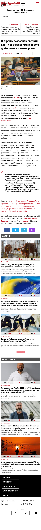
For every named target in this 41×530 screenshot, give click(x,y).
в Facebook (15, 108)
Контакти (4, 504)
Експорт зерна (29, 10)
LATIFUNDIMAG (26, 504)
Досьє (6, 495)
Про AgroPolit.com (8, 501)
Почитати (7, 482)
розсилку (25, 221)
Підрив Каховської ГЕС (15, 10)
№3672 (16, 98)
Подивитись (9, 486)
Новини (6, 477)
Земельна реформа (20, 12)
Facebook (27, 218)
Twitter (34, 218)
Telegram (4, 221)
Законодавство (10, 491)
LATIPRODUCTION (27, 501)
